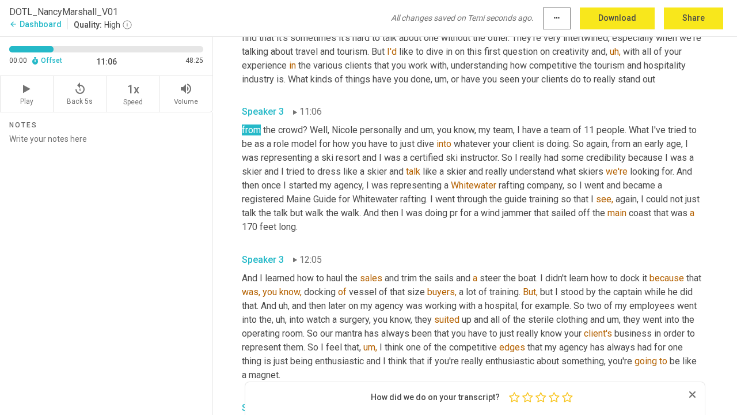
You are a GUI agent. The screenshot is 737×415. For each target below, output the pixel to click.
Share (693, 17)
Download (617, 17)
